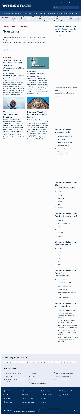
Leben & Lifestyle (62, 13)
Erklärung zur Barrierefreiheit (50, 409)
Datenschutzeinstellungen (34, 409)
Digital (71, 13)
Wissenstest (6, 13)
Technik (52, 13)
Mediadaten (61, 409)
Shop (62, 2)
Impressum (16, 409)
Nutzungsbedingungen (19, 411)
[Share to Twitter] (10, 50)
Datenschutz (24, 409)
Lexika (77, 13)
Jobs (66, 2)
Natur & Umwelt (44, 13)
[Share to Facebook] (7, 50)
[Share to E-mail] (4, 50)
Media (70, 2)
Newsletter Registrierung (32, 411)
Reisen (35, 13)
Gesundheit (27, 13)
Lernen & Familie (17, 13)
